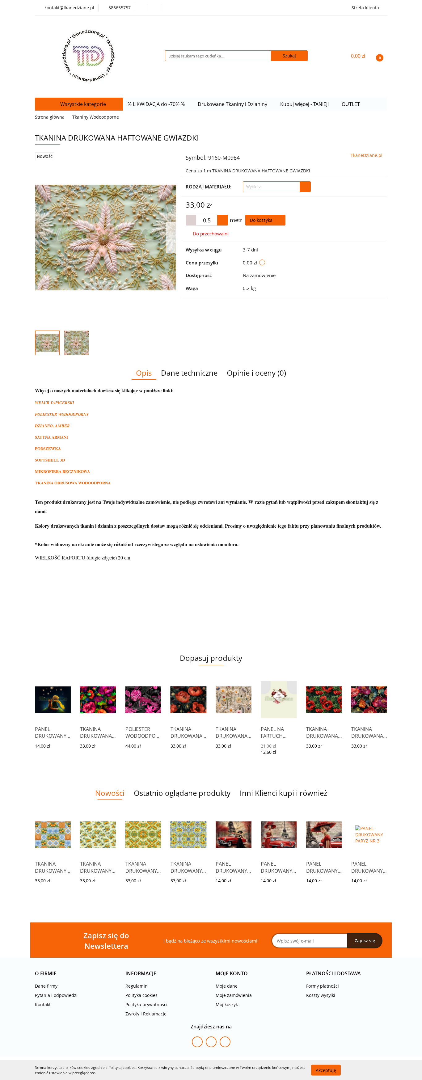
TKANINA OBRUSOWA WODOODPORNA (73, 483)
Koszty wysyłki (320, 995)
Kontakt (43, 1004)
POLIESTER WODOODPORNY (62, 414)
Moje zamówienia (234, 995)
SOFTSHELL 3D (50, 460)
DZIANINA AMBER (52, 425)
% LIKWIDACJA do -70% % (157, 104)
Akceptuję (326, 1070)
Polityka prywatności (146, 1004)
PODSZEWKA (48, 448)
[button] (46, 973)
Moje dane (227, 986)
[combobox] (277, 186)
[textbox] (271, 187)
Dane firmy (46, 986)
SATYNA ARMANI (51, 437)
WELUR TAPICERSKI (54, 402)
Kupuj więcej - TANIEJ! (305, 104)
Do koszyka (262, 220)
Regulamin (136, 986)
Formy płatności (322, 986)
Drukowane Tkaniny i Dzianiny (233, 104)
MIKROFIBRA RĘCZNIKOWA (62, 471)
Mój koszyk (227, 1004)
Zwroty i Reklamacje (146, 1014)
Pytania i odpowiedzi (56, 995)
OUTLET (351, 104)
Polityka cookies (141, 995)
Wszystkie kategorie (82, 104)
